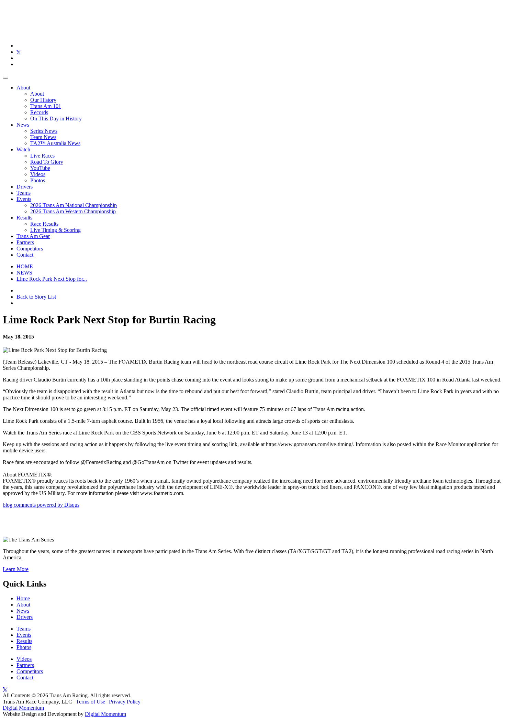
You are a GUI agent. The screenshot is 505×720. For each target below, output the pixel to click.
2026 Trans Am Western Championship (73, 211)
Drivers (24, 187)
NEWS (24, 273)
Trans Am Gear (33, 236)
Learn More (16, 569)
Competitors (29, 248)
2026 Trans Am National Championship (73, 205)
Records (39, 112)
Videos (37, 174)
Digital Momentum (23, 708)
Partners (25, 242)
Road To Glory (46, 162)
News (22, 125)
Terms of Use (90, 702)
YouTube (40, 168)
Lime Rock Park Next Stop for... (51, 279)
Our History (43, 100)
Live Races (42, 156)
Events (23, 199)
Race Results (44, 224)
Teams (23, 193)
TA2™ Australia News (55, 143)
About (23, 87)
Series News (43, 131)
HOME (24, 266)
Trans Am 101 (45, 106)
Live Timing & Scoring (55, 230)
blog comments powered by (41, 505)
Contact (24, 255)
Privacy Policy (125, 702)
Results (24, 218)
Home (23, 598)
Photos (37, 180)
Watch (23, 149)
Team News (43, 137)
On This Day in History (56, 118)
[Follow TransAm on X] (18, 52)
